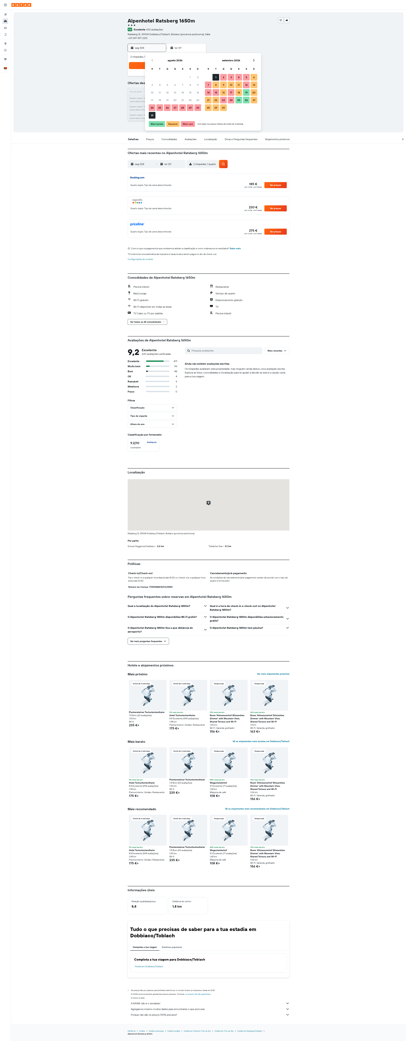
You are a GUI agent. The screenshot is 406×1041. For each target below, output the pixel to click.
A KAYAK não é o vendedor (145, 1003)
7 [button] (182, 84)
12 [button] (167, 92)
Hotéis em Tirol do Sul (224, 1031)
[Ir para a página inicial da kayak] (21, 5)
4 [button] (159, 84)
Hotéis (142, 1031)
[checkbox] (143, 445)
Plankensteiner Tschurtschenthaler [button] (147, 712)
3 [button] (152, 84)
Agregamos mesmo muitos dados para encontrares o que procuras (168, 1009)
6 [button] (175, 84)
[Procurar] (5, 21)
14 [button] (182, 92)
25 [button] (159, 107)
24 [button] (152, 107)
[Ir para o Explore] (5, 43)
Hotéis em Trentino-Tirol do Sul (197, 1031)
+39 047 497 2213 (137, 38)
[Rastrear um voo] (5, 50)
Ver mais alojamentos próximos (273, 673)
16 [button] (198, 92)
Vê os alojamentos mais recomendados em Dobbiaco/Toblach (257, 808)
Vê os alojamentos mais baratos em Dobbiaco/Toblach (261, 741)
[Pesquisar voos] (5, 14)
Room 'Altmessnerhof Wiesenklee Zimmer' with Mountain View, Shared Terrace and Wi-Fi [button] (227, 718)
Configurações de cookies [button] (140, 259)
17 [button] (152, 100)
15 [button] (190, 92)
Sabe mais (235, 248)
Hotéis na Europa (156, 1031)
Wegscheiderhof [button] (218, 782)
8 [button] (190, 84)
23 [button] (197, 100)
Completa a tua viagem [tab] (145, 947)
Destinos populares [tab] (172, 947)
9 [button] (198, 84)
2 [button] (198, 77)
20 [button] (175, 100)
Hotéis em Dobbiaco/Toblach (149, 966)
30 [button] (197, 107)
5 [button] (167, 84)
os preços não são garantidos (197, 994)
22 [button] (190, 100)
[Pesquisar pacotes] (5, 34)
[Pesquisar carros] (5, 28)
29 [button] (190, 107)
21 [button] (182, 100)
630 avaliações (154, 29)
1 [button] (190, 77)
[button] (5, 4)
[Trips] (5, 59)
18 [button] (160, 100)
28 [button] (182, 107)
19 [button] (167, 100)
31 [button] (152, 115)
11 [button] (160, 92)
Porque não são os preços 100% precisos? (154, 1014)
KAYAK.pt (131, 1031)
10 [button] (152, 92)
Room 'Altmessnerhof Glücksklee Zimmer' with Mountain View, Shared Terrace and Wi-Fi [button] (267, 718)
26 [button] (167, 107)
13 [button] (175, 92)
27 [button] (175, 107)
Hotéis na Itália (173, 1031)
